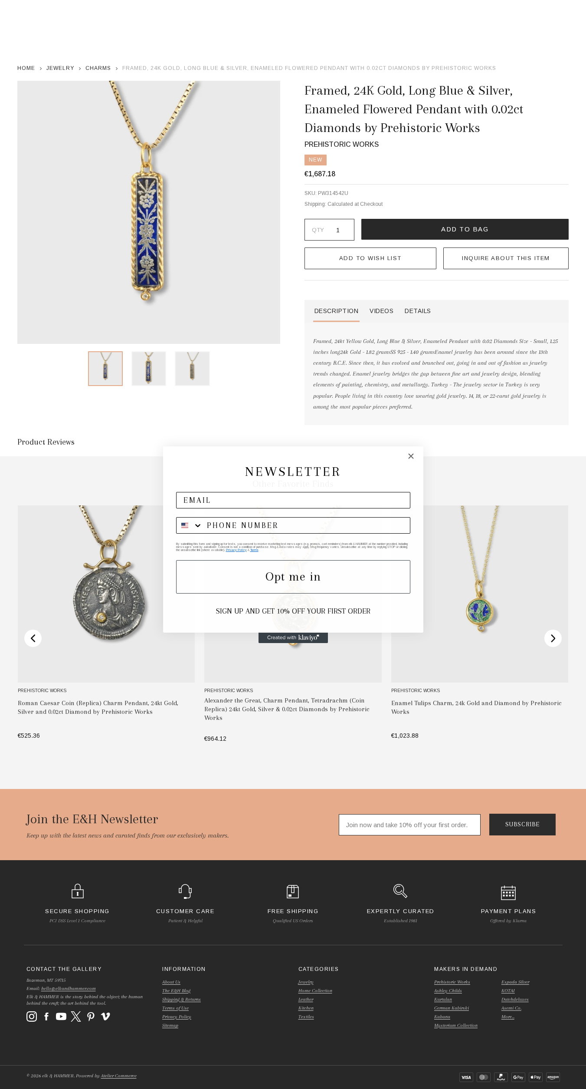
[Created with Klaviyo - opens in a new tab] (293, 638)
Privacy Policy (236, 549)
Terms (254, 549)
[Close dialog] (411, 456)
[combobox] (190, 525)
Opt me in (293, 576)
